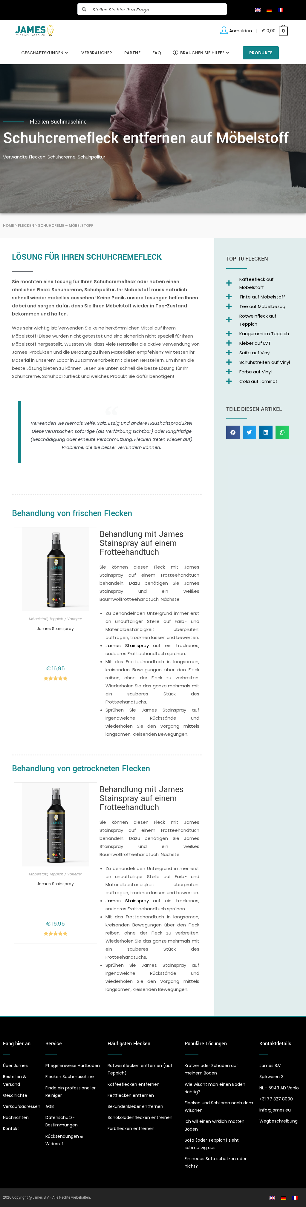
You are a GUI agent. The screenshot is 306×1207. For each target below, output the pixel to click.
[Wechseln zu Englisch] (258, 10)
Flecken (26, 225)
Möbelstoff (38, 618)
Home (8, 225)
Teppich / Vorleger (65, 618)
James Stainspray (55, 629)
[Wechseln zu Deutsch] (269, 10)
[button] (233, 432)
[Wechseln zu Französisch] (280, 10)
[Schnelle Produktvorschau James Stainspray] (88, 538)
